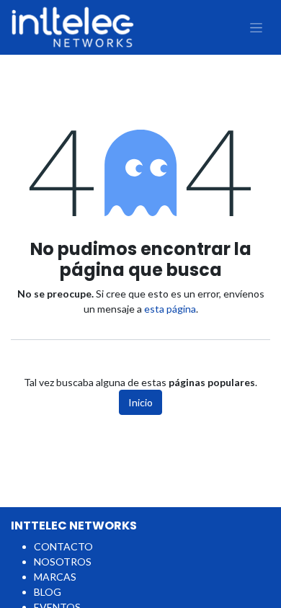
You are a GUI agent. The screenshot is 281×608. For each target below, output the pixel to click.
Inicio (140, 402)
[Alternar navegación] (256, 27)
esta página (170, 309)
